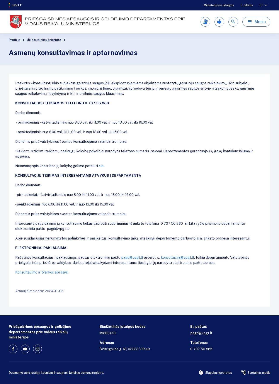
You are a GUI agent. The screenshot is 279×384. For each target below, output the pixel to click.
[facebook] (13, 349)
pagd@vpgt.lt (132, 257)
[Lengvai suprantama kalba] (219, 22)
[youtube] (25, 349)
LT (261, 5)
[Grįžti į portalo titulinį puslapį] (15, 5)
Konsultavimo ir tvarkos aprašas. (41, 272)
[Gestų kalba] (205, 22)
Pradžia (14, 40)
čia (101, 166)
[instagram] (37, 349)
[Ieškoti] (233, 22)
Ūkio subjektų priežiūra (44, 40)
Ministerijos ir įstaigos (219, 5)
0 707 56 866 (201, 349)
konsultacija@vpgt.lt (177, 257)
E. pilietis (246, 5)
